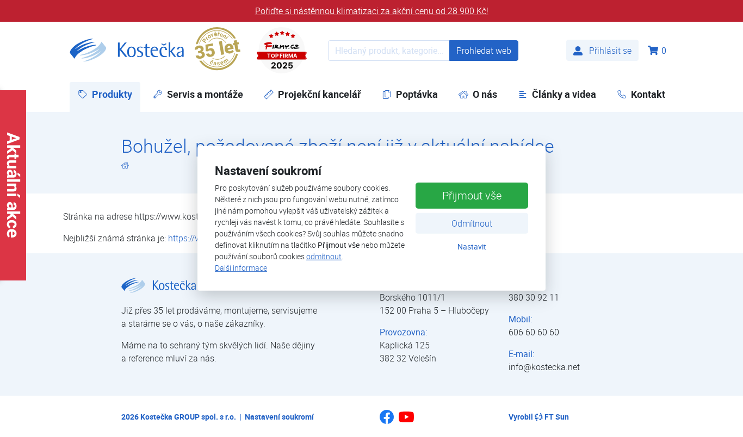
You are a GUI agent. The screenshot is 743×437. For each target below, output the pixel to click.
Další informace (241, 268)
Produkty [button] (116, 94)
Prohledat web (483, 51)
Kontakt (648, 94)
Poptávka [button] (417, 94)
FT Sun (556, 416)
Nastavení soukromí (279, 416)
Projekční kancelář (319, 94)
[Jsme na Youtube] (406, 422)
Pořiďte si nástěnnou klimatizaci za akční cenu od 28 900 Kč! (371, 11)
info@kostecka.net (544, 367)
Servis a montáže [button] (205, 94)
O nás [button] (485, 94)
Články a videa (564, 94)
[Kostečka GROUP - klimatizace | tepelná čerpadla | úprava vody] (125, 165)
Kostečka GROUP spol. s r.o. (188, 416)
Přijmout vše (471, 195)
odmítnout (324, 256)
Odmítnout (471, 223)
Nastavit (471, 246)
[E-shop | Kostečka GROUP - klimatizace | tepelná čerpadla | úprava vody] (127, 50)
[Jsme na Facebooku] (387, 421)
